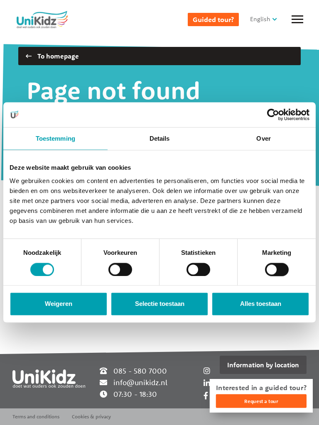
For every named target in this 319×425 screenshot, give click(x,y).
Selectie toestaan (159, 304)
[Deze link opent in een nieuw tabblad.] (206, 396)
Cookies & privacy (91, 416)
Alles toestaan (260, 304)
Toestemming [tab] (55, 138)
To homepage (57, 56)
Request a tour (261, 401)
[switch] (120, 269)
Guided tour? (213, 19)
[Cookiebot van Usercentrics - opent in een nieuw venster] (273, 114)
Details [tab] (160, 138)
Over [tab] (263, 138)
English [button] (260, 19)
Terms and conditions (35, 416)
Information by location (263, 365)
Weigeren (58, 304)
